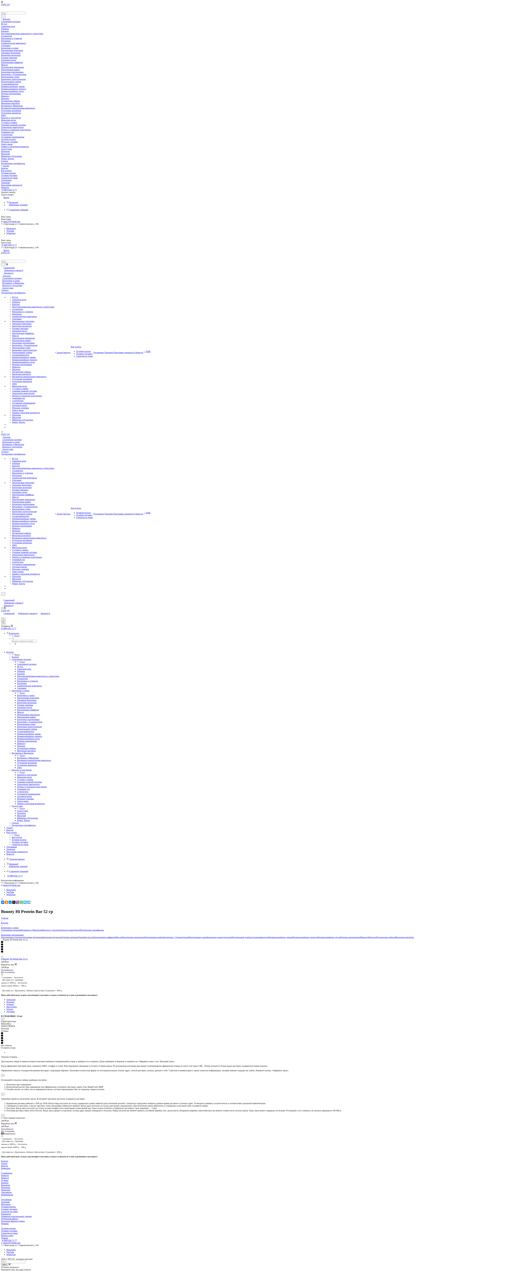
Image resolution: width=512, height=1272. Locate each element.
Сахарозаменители (260, 937)
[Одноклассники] (6, 902)
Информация (7, 1195)
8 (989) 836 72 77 (9, 190)
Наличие (10, 1002)
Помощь (5, 1223)
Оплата (9, 1009)
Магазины (5, 1204)
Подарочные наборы (385, 937)
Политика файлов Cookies (13, 1221)
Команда (5, 1178)
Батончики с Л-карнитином (176, 937)
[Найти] (3, 16)
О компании (6, 1173)
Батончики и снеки (26, 695)
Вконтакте (11, 228)
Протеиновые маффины (104, 937)
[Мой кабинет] (2, 597)
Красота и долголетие (27, 775)
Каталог (15, 657)
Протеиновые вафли (154, 937)
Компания (5, 1168)
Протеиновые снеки (198, 937)
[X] (13, 902)
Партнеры (5, 1187)
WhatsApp (10, 233)
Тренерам (5, 1202)
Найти (4, 1265)
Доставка (10, 1011)
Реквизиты (6, 1214)
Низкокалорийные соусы (328, 937)
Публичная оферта (9, 1219)
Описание (11, 999)
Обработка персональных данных (16, 1216)
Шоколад (364, 937)
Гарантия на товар (9, 1211)
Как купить (17, 837)
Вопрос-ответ (7, 1235)
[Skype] (25, 902)
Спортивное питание (26, 664)
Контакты (5, 1185)
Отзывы (10, 1004)
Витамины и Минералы (28, 758)
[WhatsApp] (21, 902)
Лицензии (5, 1190)
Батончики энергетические (219, 937)
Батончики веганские (52, 937)
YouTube (10, 231)
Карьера (4, 1183)
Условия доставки (9, 1209)
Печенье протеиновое (350, 937)
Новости (5, 1175)
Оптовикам (6, 1199)
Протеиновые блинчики (12, 937)
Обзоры (4, 1238)
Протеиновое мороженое (133, 937)
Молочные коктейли (404, 937)
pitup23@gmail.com (11, 221)
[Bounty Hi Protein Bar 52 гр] (14, 959)
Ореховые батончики (33, 937)
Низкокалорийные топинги (304, 937)
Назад (17, 636)
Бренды (4, 1166)
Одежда (76, 930)
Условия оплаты (8, 1207)
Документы (6, 1192)
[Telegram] (28, 902)
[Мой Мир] (10, 902)
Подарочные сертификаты (92, 930)
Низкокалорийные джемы (280, 937)
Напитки (372, 937)
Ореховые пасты (85, 937)
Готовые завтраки (70, 937)
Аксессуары (22, 811)
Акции (4, 1163)
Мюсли (118, 937)
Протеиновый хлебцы (242, 937)
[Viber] (17, 902)
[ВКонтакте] (2, 902)
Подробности (7, 970)
